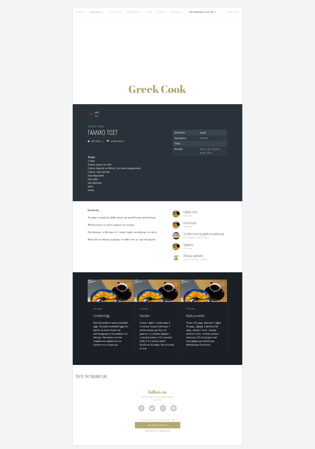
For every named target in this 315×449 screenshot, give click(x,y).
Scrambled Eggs (101, 315)
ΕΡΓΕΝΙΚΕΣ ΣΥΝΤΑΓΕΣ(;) (196, 237)
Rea (97, 116)
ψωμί (202, 152)
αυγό (202, 149)
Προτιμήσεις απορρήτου (157, 430)
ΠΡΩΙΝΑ (100, 126)
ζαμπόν (215, 149)
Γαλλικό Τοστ (190, 212)
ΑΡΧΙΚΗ (79, 12)
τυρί (208, 149)
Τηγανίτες (188, 245)
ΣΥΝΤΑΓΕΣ (95, 12)
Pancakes (145, 315)
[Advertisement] (157, 46)
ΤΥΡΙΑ (148, 12)
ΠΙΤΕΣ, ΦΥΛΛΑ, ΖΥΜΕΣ (195, 259)
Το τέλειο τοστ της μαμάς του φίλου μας (203, 234)
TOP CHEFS (115, 12)
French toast (190, 223)
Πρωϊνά (204, 138)
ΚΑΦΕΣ (161, 12)
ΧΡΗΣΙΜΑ (175, 12)
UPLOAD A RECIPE (158, 425)
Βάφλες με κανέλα (195, 315)
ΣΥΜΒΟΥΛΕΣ (133, 12)
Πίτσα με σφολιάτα (193, 256)
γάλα (209, 152)
